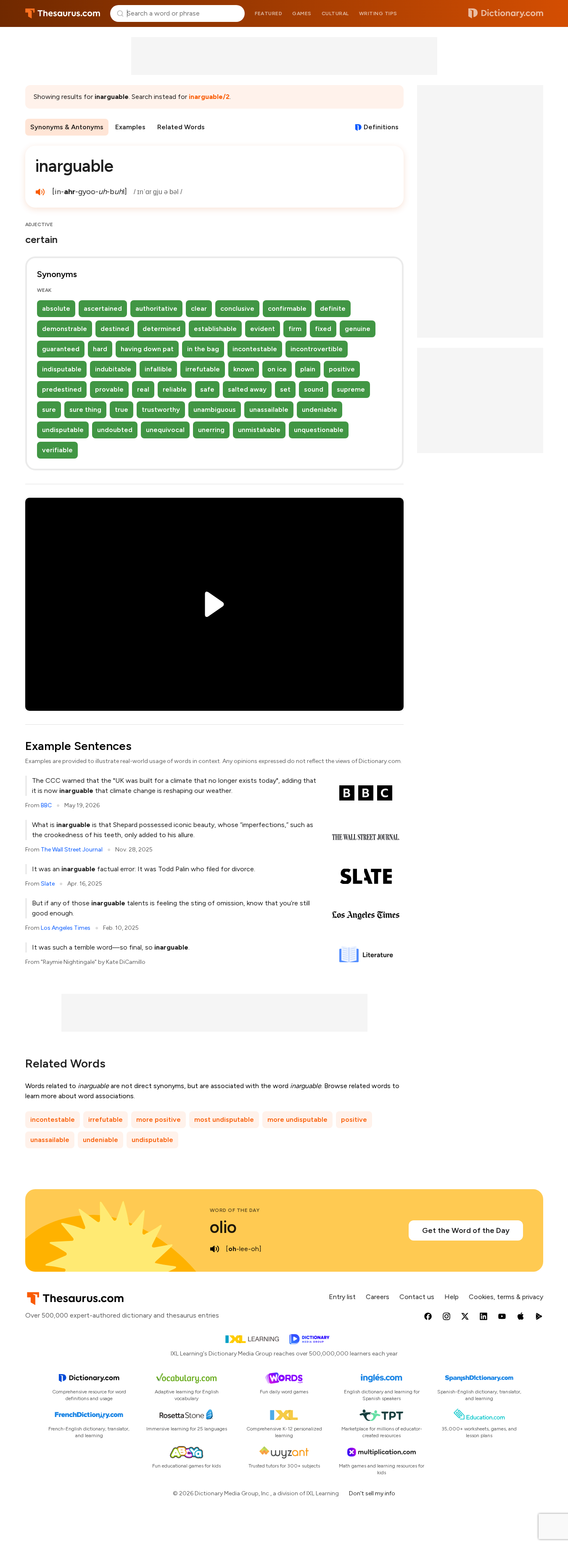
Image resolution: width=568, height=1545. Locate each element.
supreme (351, 389)
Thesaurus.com (62, 13)
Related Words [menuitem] (181, 127)
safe (207, 389)
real (143, 389)
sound (313, 389)
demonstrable (64, 329)
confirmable (287, 308)
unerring (211, 430)
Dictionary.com (505, 13)
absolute (56, 308)
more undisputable (297, 1119)
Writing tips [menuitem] (378, 13)
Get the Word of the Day (466, 1230)
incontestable (254, 349)
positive (342, 369)
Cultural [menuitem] (335, 13)
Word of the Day (235, 1210)
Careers (377, 1297)
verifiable (57, 450)
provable (109, 389)
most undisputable (224, 1119)
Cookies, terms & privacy (506, 1297)
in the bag (203, 349)
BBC (46, 805)
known (243, 369)
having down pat (147, 349)
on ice (277, 369)
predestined (62, 389)
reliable (175, 389)
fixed (323, 329)
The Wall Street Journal (72, 849)
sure (49, 410)
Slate (48, 883)
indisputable (62, 369)
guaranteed (60, 349)
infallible (158, 369)
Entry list (342, 1297)
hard (100, 349)
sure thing (85, 410)
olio (223, 1227)
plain (307, 369)
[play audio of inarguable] (40, 192)
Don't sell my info (372, 1493)
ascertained (103, 308)
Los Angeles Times (65, 927)
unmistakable (259, 430)
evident (262, 329)
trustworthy (161, 410)
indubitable (113, 369)
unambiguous (214, 410)
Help (451, 1297)
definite (333, 308)
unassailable (268, 410)
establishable (215, 329)
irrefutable (202, 369)
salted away (247, 389)
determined (161, 329)
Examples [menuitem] (130, 127)
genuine (357, 329)
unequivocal (165, 430)
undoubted (114, 430)
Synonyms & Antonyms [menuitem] (66, 127)
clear (199, 308)
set (285, 389)
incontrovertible (317, 349)
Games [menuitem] (302, 13)
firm (294, 329)
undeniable (319, 410)
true (121, 410)
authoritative (156, 308)
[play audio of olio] (215, 1249)
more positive (158, 1119)
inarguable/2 (209, 97)
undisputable (63, 430)
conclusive (237, 308)
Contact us (416, 1297)
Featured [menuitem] (268, 13)
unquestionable (318, 430)
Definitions (381, 127)
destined (114, 329)
